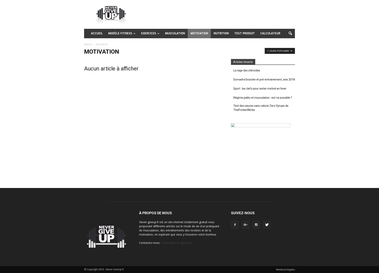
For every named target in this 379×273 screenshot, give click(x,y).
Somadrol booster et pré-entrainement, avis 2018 (264, 79)
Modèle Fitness (120, 33)
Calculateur (270, 33)
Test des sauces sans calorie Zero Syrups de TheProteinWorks (260, 107)
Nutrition (221, 33)
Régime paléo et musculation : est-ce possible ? (262, 97)
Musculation (175, 33)
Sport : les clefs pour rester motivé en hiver (259, 88)
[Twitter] (267, 225)
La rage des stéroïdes (246, 70)
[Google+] (246, 225)
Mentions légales (285, 269)
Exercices (148, 33)
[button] (290, 33)
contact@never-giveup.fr (176, 243)
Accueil (97, 33)
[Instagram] (256, 225)
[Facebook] (235, 225)
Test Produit (244, 33)
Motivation (199, 33)
